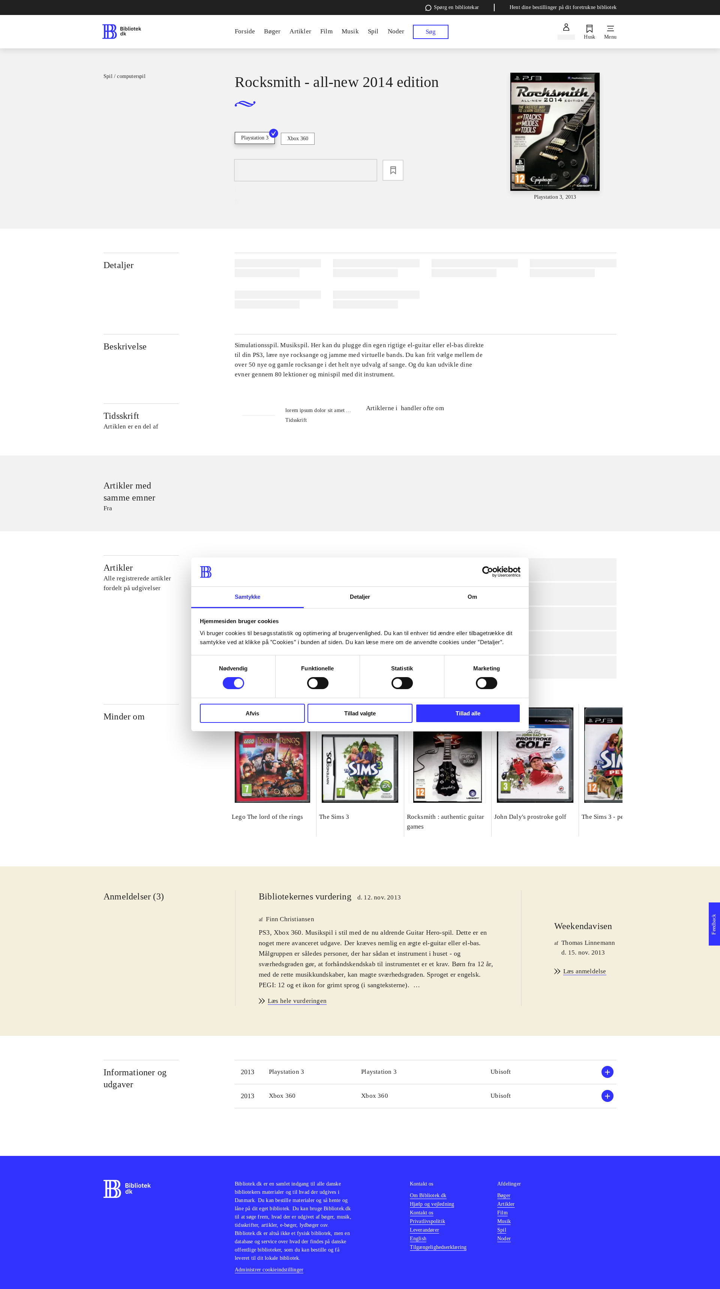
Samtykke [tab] (248, 597)
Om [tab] (472, 597)
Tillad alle (468, 713)
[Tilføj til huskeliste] (393, 170)
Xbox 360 (297, 138)
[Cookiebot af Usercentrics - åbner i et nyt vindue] (487, 571)
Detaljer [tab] (360, 597)
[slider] (555, 136)
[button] (425, 1072)
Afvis (252, 713)
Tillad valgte (360, 713)
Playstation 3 (254, 138)
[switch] (317, 683)
